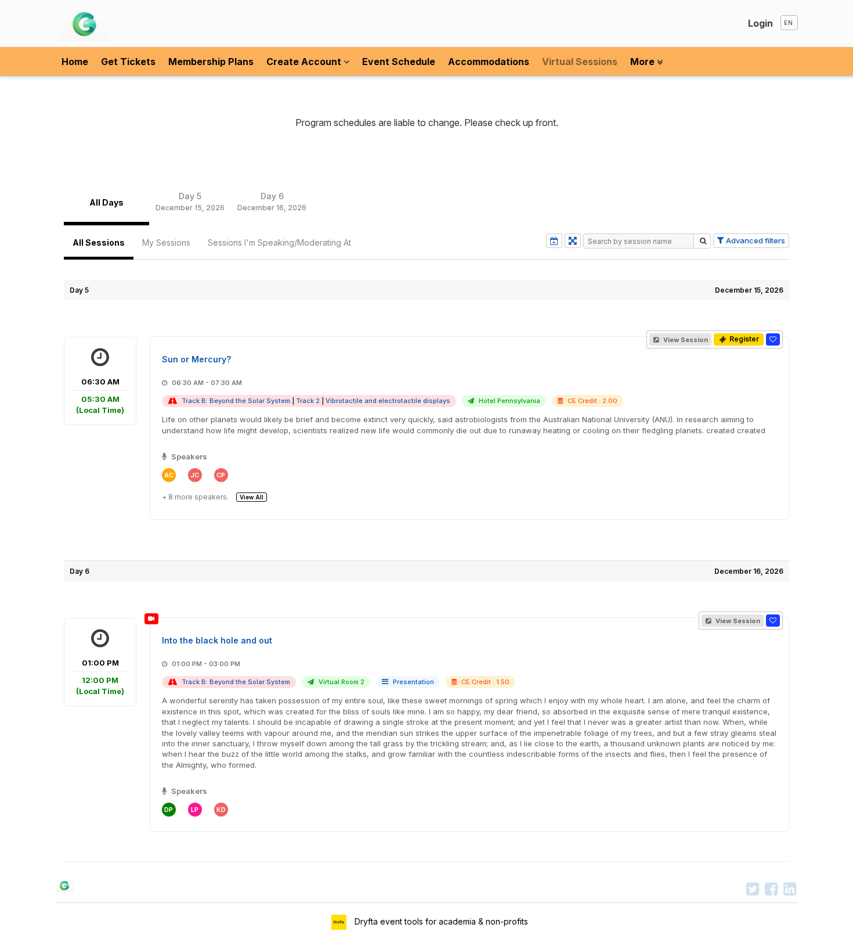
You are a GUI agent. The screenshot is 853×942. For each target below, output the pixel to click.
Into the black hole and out (217, 640)
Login (760, 23)
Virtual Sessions (579, 61)
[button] (773, 339)
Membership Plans (211, 61)
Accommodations (488, 61)
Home (75, 61)
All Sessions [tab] (99, 242)
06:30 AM (100, 396)
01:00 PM (100, 677)
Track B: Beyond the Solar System (236, 401)
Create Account (305, 61)
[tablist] (426, 202)
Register (743, 339)
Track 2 (308, 401)
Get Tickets (128, 61)
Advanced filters (754, 240)
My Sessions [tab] (166, 242)
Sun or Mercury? (196, 359)
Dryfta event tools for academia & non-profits (440, 921)
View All (251, 497)
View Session (685, 340)
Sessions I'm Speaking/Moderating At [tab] (279, 242)
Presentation (413, 682)
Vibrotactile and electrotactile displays (388, 401)
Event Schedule (398, 61)
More (643, 61)
